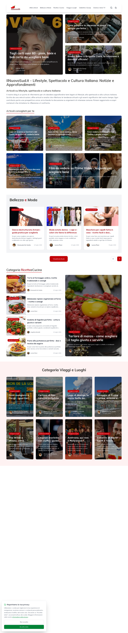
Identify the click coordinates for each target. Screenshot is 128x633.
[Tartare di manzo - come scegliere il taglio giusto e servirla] (93, 315)
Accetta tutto (24, 627)
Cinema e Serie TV (99, 8)
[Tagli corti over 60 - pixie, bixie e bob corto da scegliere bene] (34, 44)
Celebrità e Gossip (85, 8)
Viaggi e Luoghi (71, 8)
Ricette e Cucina (59, 8)
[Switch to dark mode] (116, 8)
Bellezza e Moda (45, 8)
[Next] (119, 259)
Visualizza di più (58, 259)
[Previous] (113, 259)
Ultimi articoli (33, 8)
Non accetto (24, 622)
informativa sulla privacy (20, 617)
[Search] (111, 8)
